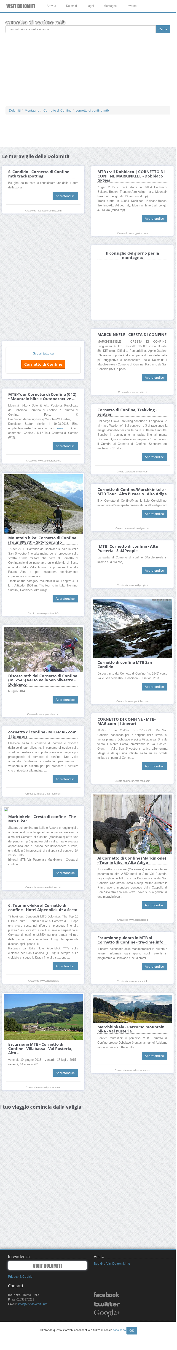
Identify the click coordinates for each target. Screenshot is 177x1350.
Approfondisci (65, 196)
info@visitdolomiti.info (32, 1304)
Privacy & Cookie (20, 1276)
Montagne (110, 6)
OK (131, 1330)
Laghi (90, 6)
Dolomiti (71, 6)
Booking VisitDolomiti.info (112, 1263)
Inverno (132, 6)
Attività (51, 6)
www (60, 428)
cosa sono (119, 1330)
